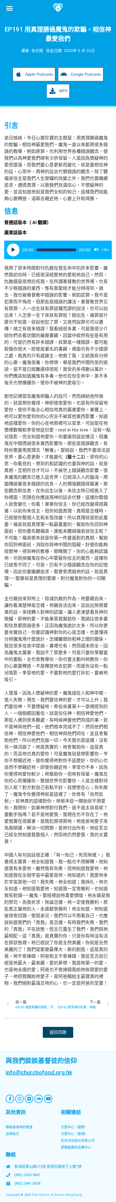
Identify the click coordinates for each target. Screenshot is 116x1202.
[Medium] (29, 1099)
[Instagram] (19, 1099)
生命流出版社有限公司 (78, 1141)
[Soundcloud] (38, 1099)
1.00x (105, 250)
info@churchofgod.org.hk (39, 1072)
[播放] (13, 249)
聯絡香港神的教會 (19, 1127)
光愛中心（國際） (74, 1127)
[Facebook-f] (10, 1099)
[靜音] (96, 250)
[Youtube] (48, 1099)
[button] (9, 8)
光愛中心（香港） (74, 1134)
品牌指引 (12, 1134)
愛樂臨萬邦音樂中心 (76, 1147)
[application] (58, 249)
